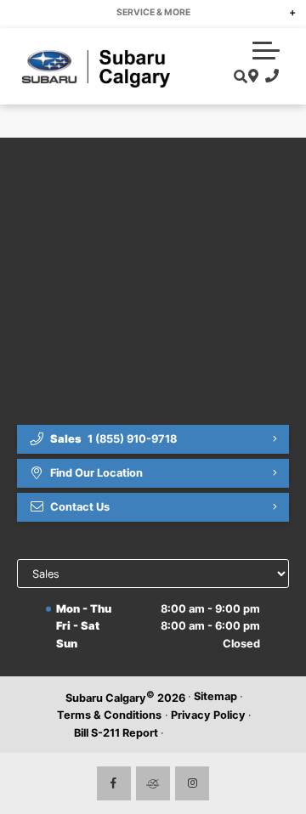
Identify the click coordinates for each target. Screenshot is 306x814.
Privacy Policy (208, 715)
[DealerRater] (153, 783)
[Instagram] (192, 783)
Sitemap (215, 696)
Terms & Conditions (109, 715)
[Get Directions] (251, 76)
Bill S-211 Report (116, 732)
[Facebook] (114, 783)
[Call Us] (269, 76)
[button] (266, 50)
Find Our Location (96, 472)
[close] (281, 12)
